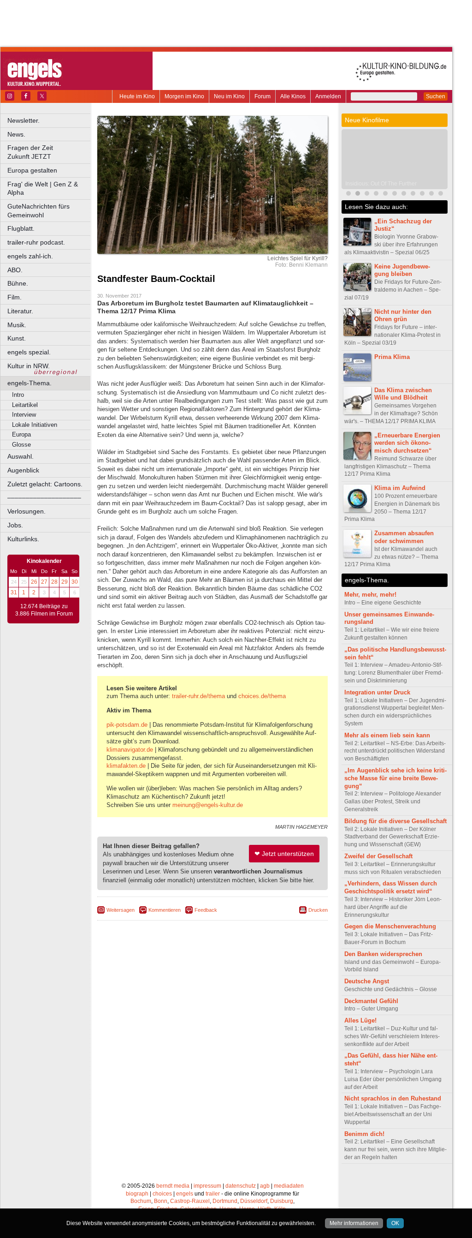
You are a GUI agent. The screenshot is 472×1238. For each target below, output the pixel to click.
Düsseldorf (253, 1201)
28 (54, 582)
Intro (18, 394)
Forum (262, 96)
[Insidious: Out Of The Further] (357, 194)
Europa (21, 434)
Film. (14, 297)
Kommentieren (164, 910)
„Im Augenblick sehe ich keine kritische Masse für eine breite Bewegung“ (395, 778)
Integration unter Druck (377, 692)
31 (14, 592)
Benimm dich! (364, 1133)
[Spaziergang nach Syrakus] (394, 194)
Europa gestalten (32, 170)
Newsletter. (23, 120)
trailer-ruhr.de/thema (198, 696)
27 (44, 582)
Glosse (21, 444)
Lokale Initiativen (34, 424)
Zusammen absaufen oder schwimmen (404, 537)
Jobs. (15, 525)
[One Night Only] (348, 194)
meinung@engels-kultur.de (207, 804)
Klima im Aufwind (399, 487)
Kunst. (16, 338)
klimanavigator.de (129, 749)
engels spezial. (29, 352)
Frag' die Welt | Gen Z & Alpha (42, 188)
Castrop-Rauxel (190, 1201)
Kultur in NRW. (28, 366)
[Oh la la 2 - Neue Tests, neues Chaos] (403, 194)
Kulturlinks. (23, 539)
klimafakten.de (126, 765)
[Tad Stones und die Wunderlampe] (376, 194)
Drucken (318, 910)
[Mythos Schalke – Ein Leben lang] (422, 194)
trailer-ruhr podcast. (36, 242)
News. (16, 134)
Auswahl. (20, 456)
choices (162, 1193)
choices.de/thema (262, 696)
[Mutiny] (367, 194)
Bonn (160, 1201)
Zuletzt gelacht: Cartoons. (45, 484)
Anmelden (328, 96)
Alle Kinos (293, 96)
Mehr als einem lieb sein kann (387, 735)
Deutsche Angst (366, 981)
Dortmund (224, 1201)
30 (74, 582)
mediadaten (289, 1186)
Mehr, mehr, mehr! (370, 594)
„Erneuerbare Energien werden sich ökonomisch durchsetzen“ (407, 443)
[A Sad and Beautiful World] (431, 194)
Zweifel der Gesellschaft (378, 856)
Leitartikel (25, 404)
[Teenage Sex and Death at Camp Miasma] (440, 194)
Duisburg (281, 1201)
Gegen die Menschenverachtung (390, 926)
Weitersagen (120, 910)
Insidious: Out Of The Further (381, 183)
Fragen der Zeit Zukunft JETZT (49, 152)
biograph (137, 1193)
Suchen (435, 96)
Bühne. (17, 283)
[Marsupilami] (413, 194)
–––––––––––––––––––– (44, 497)
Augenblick (23, 470)
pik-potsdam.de (127, 724)
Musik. (16, 325)
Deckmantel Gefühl (371, 1001)
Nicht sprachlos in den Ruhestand (392, 1098)
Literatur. (20, 311)
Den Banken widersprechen (383, 954)
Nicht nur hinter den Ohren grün (402, 315)
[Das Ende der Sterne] (385, 194)
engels (184, 1193)
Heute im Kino (137, 96)
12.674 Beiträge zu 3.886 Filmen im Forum (44, 610)
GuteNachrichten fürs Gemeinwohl (38, 211)
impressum (207, 1186)
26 (34, 582)
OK (395, 1223)
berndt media (172, 1186)
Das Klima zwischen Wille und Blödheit (403, 394)
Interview (24, 414)
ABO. (15, 270)
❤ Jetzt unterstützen (284, 853)
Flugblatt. (21, 228)
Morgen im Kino (184, 96)
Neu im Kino (229, 96)
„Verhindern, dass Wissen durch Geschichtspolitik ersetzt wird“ (390, 887)
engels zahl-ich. (30, 256)
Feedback (206, 910)
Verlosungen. (26, 511)
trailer (213, 1193)
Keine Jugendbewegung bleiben (402, 270)
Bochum (140, 1201)
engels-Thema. (29, 383)
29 (64, 582)
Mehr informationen (354, 1223)
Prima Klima (392, 356)
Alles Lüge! (360, 1020)
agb (265, 1186)
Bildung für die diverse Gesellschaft (395, 821)
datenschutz (240, 1186)
